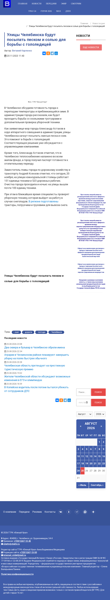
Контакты (50, 511)
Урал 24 (32, 11)
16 (103, 456)
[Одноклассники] (48, 53)
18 (82, 463)
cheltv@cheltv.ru (12, 544)
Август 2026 (91, 426)
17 (78, 463)
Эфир (63, 4)
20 (91, 463)
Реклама (37, 511)
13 (91, 456)
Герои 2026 (46, 11)
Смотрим (76, 4)
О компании (9, 511)
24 (78, 470)
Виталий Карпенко (22, 50)
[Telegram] (52, 53)
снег (17, 332)
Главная (22, 4)
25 (82, 470)
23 (103, 463)
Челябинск (56, 332)
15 (99, 456)
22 (99, 463)
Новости (36, 4)
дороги (28, 332)
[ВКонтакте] (44, 53)
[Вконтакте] (61, 512)
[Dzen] (93, 512)
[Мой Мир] (56, 53)
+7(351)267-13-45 (22, 541)
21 (95, 463)
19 (86, 463)
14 (95, 456)
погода (41, 332)
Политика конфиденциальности (17, 574)
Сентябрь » (97, 485)
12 (86, 456)
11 (82, 456)
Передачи (51, 4)
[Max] (85, 512)
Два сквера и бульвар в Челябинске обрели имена (34, 347)
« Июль (82, 485)
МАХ (58, 11)
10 (78, 456)
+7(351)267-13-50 (28, 552)
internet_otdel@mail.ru (15, 555)
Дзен (68, 11)
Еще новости (91, 47)
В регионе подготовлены (43, 201)
